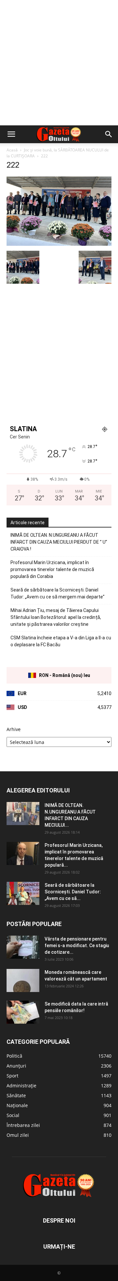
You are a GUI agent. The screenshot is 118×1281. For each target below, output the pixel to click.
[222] (59, 244)
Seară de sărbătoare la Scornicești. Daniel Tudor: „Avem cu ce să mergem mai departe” (57, 593)
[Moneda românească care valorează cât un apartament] (23, 980)
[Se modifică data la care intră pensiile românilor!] (23, 1012)
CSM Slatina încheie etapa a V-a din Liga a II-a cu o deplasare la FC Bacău (60, 641)
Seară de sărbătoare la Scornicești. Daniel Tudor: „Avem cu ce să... (73, 891)
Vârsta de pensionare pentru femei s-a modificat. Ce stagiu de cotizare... (77, 945)
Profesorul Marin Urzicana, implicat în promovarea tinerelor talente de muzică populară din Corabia (52, 569)
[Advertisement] (59, 62)
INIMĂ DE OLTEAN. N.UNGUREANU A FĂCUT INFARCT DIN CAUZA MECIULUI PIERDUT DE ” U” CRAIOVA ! (58, 542)
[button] (11, 134)
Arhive (14, 729)
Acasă (12, 150)
